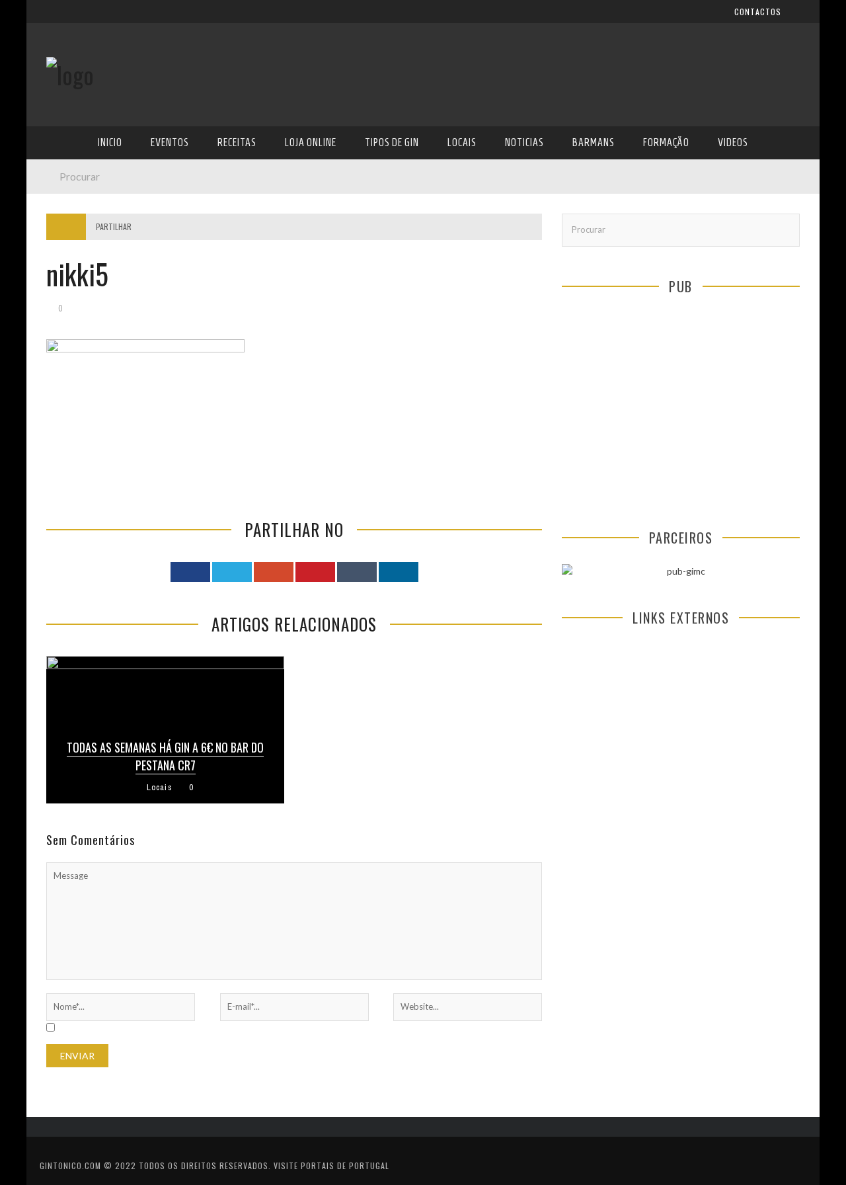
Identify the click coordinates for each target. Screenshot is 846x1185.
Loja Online (71, 240)
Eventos (64, 186)
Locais (61, 295)
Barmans (65, 349)
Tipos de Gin (73, 267)
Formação (68, 376)
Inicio (58, 159)
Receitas (65, 213)
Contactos (71, 88)
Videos (61, 403)
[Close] (46, 20)
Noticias (65, 322)
